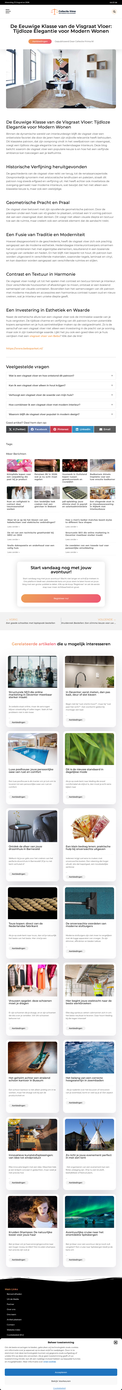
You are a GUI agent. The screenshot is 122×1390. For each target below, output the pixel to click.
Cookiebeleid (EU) (15, 1335)
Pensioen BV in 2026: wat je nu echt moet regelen (45, 476)
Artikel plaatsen (14, 1319)
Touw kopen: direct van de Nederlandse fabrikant (26, 925)
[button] (115, 1342)
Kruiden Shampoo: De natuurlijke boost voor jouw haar (30, 1233)
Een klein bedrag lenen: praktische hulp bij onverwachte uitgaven (88, 848)
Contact (11, 1324)
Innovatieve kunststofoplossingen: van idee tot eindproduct (31, 1156)
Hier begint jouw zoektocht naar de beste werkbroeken (89, 1002)
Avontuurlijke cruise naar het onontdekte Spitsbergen (85, 1233)
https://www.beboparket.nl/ (24, 348)
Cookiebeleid (59, 1388)
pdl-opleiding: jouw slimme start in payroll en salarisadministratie (74, 504)
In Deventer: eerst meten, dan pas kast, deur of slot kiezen (88, 693)
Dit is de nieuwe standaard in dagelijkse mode (84, 770)
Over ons (11, 1309)
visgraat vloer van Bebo (45, 336)
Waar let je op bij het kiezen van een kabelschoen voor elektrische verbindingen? (31, 521)
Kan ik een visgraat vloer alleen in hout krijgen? (61, 385)
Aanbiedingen (40, 41)
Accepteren (61, 1372)
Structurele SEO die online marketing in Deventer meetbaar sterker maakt (87, 533)
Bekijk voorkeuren (61, 1381)
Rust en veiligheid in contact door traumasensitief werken (18, 505)
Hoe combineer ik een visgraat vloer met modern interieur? (61, 404)
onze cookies (49, 1361)
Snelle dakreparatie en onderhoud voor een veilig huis (30, 546)
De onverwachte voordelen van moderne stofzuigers (86, 925)
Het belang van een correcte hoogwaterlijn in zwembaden (85, 1079)
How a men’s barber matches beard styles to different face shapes (88, 521)
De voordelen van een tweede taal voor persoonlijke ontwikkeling (87, 546)
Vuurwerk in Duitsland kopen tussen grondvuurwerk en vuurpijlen (74, 478)
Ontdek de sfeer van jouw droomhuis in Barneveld (25, 848)
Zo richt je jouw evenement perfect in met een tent (89, 1156)
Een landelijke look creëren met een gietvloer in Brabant (45, 504)
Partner (10, 1304)
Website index (13, 1330)
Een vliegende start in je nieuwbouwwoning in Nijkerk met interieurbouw (102, 505)
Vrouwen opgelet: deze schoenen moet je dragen (30, 1002)
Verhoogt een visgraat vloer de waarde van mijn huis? (61, 394)
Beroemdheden (14, 1294)
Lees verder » (13, 526)
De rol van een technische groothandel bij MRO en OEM (30, 533)
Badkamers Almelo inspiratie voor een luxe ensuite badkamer (102, 476)
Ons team (11, 1314)
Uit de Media (13, 1299)
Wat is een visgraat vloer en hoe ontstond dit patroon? (61, 375)
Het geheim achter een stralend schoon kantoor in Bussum (29, 1079)
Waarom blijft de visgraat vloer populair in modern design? (61, 414)
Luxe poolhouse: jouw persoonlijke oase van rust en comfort (31, 770)
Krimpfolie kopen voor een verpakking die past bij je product (19, 476)
